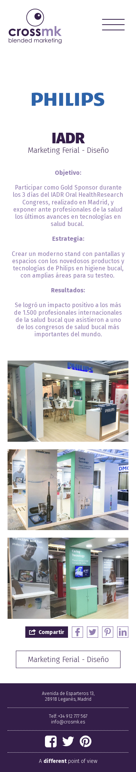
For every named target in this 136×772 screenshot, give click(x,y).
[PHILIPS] (68, 99)
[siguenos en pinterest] (85, 741)
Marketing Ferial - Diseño (68, 659)
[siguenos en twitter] (68, 741)
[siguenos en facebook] (51, 741)
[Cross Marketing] (35, 26)
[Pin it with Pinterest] (107, 632)
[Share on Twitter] (92, 632)
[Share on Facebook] (77, 632)
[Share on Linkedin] (122, 632)
